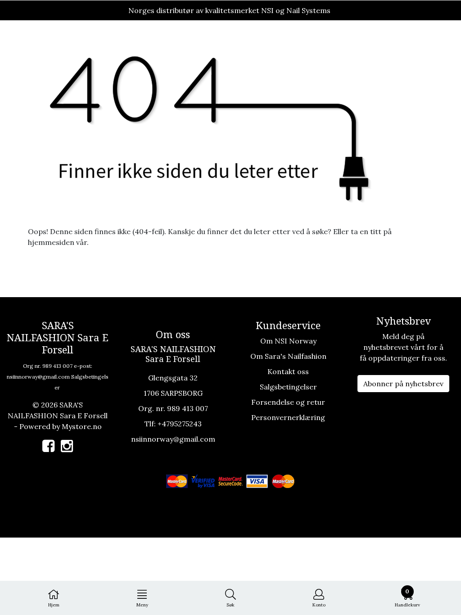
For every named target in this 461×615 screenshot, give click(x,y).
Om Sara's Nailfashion (288, 356)
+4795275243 (180, 423)
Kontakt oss (288, 371)
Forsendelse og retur (288, 402)
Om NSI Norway (288, 340)
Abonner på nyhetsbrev (403, 383)
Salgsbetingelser (288, 386)
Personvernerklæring (288, 417)
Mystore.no (82, 426)
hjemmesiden (51, 242)
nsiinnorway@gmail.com (38, 376)
